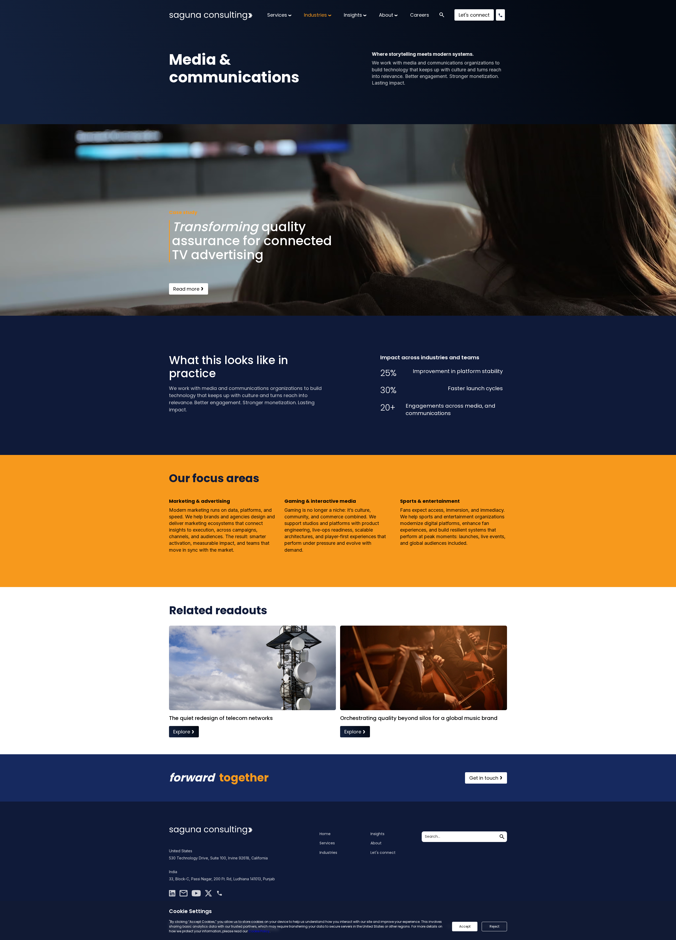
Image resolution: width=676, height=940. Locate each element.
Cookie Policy (259, 931)
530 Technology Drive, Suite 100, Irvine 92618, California (218, 858)
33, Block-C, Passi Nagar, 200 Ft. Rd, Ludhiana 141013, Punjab (222, 879)
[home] (210, 14)
